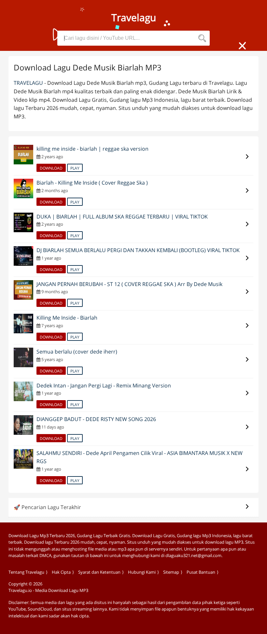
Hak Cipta (61, 572)
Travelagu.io (20, 590)
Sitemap (171, 572)
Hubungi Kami (142, 572)
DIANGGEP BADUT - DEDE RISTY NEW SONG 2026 (96, 419)
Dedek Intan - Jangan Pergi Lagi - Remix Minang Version (103, 385)
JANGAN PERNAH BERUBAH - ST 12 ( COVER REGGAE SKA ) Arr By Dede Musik (129, 284)
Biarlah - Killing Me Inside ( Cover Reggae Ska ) (92, 182)
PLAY (74, 168)
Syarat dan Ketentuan (99, 572)
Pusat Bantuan (201, 572)
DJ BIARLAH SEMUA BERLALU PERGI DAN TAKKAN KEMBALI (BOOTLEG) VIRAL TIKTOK (138, 250)
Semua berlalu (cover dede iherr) (76, 351)
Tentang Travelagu (26, 572)
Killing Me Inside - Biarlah (66, 317)
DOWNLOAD (51, 168)
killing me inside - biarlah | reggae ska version (92, 148)
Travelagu (28, 82)
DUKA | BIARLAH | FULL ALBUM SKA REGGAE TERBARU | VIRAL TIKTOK (122, 216)
